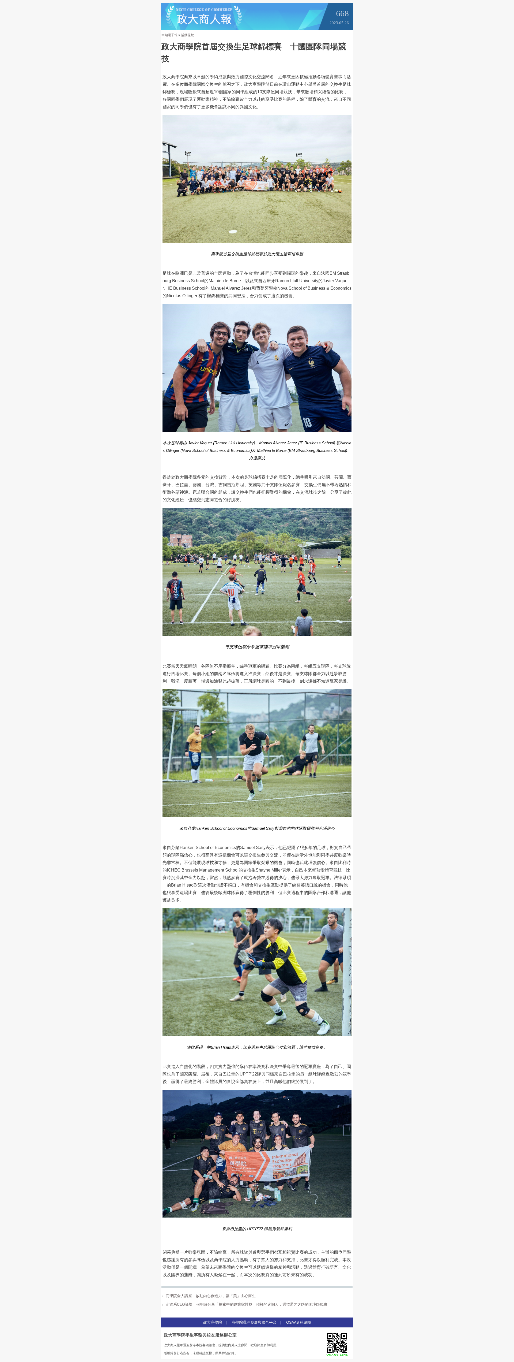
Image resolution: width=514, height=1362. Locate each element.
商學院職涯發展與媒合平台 (254, 1322)
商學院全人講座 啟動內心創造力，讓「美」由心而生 (210, 1296)
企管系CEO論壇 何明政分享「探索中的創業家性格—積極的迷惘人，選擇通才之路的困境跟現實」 (248, 1304)
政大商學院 (212, 1322)
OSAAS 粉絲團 (298, 1322)
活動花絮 (187, 35)
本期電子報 (169, 35)
